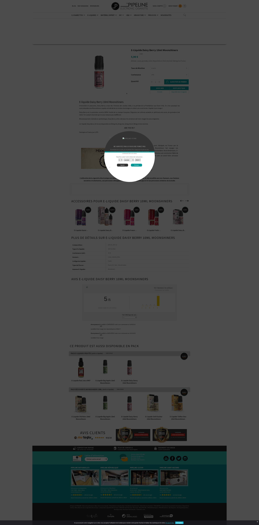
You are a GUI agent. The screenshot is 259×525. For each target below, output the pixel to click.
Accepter (179, 523)
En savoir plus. (170, 523)
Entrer (136, 165)
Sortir (122, 165)
